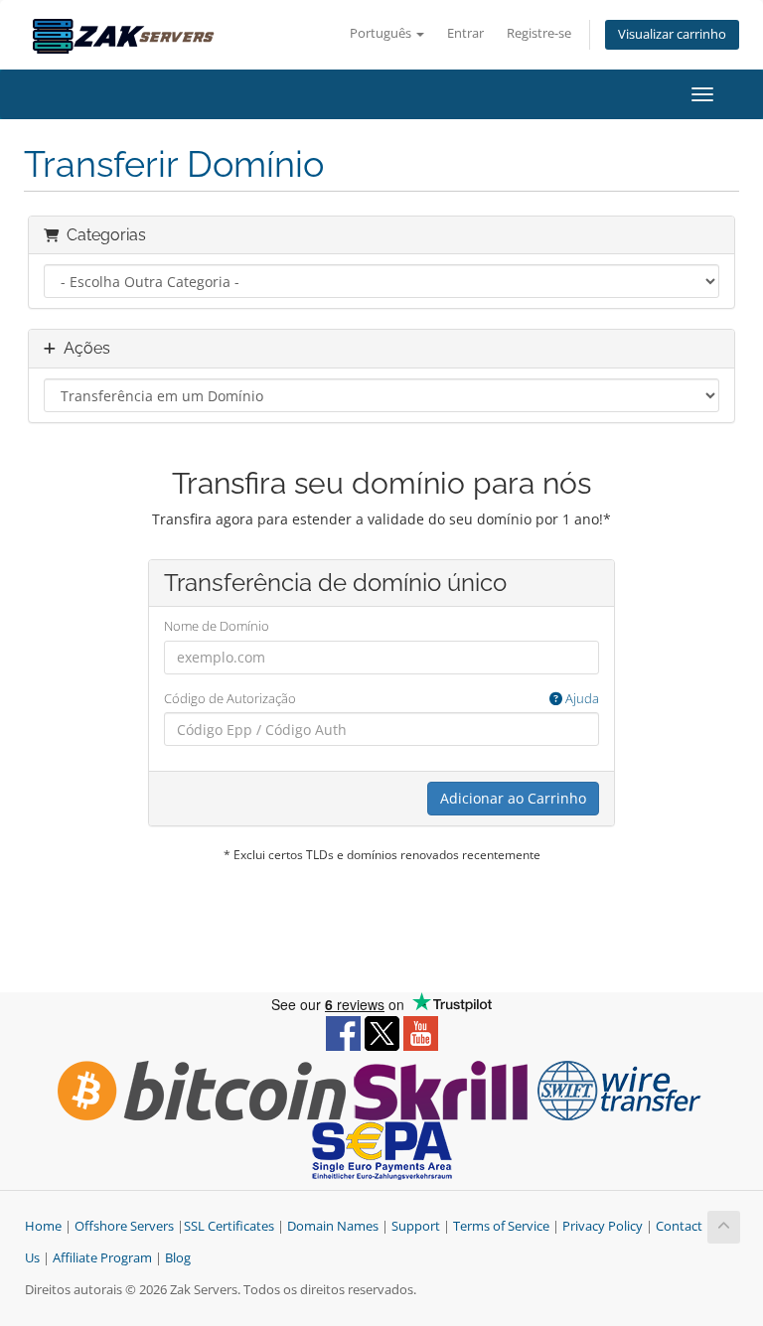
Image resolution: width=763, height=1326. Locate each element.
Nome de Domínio (216, 626)
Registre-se (539, 33)
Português (382, 33)
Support (415, 1226)
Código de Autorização (381, 698)
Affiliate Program (102, 1258)
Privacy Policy (602, 1226)
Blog (178, 1258)
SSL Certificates (229, 1226)
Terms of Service (501, 1226)
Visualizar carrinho (672, 34)
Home (43, 1226)
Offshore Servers (124, 1226)
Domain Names (333, 1226)
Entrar (465, 33)
